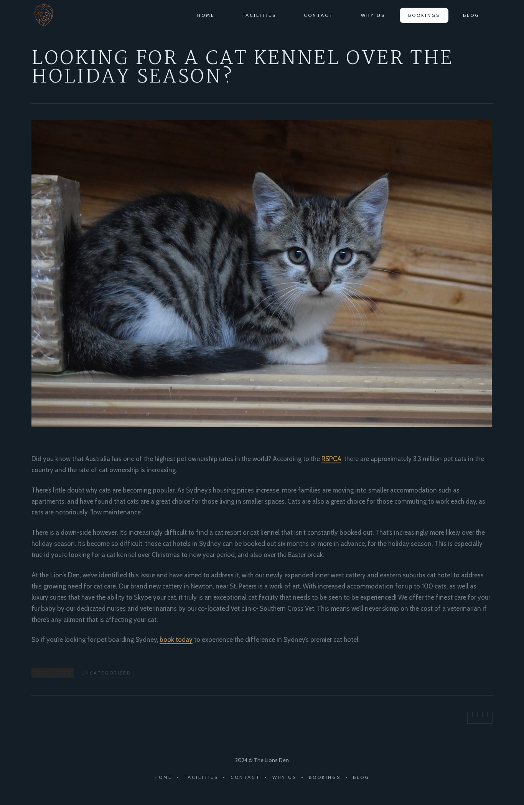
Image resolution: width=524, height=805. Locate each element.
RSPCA (331, 459)
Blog (471, 15)
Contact (318, 15)
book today (176, 639)
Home (206, 15)
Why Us (373, 15)
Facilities (259, 15)
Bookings (424, 15)
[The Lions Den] (48, 15)
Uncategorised (106, 673)
